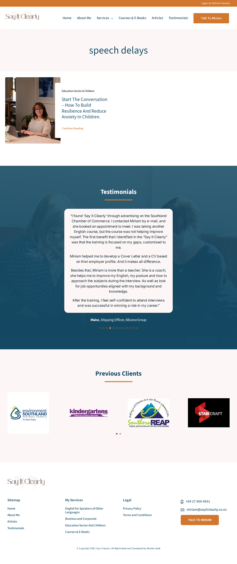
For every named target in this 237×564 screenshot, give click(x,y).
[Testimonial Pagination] (100, 254)
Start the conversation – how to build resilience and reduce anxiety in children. (84, 108)
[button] (117, 360)
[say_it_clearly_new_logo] (22, 13)
